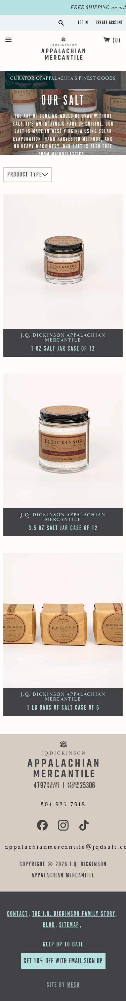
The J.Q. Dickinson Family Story (74, 914)
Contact (17, 914)
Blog (49, 925)
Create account (109, 23)
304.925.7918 (63, 804)
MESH (73, 985)
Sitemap (69, 925)
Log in (83, 23)
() (117, 40)
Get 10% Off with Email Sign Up (63, 961)
